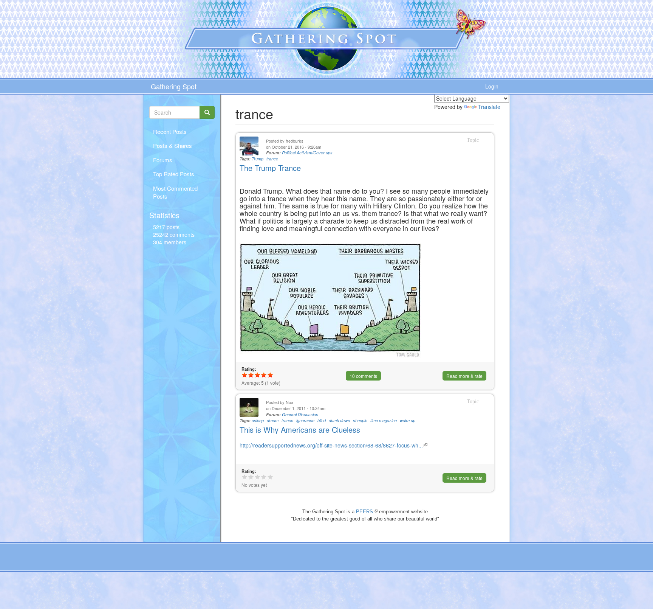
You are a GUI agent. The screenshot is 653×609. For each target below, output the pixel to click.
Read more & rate (464, 376)
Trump (257, 159)
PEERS (367, 511)
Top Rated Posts (173, 174)
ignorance (305, 420)
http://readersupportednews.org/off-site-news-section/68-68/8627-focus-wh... (333, 445)
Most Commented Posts (175, 192)
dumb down (339, 420)
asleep (258, 420)
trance (272, 159)
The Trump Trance (270, 167)
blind (321, 420)
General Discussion (300, 414)
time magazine (383, 420)
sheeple (360, 420)
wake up (407, 420)
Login (491, 86)
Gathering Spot (174, 86)
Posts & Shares (172, 145)
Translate (489, 106)
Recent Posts (170, 131)
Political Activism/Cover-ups (307, 152)
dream (273, 420)
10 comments (363, 376)
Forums (162, 160)
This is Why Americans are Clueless (300, 429)
